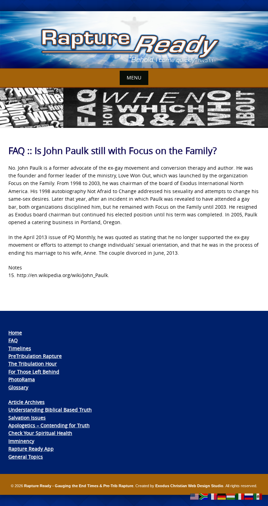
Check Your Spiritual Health (40, 433)
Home (15, 332)
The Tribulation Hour (32, 363)
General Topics (25, 456)
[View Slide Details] (134, 40)
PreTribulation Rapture (35, 356)
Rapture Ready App (31, 448)
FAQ (13, 340)
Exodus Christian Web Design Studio (189, 486)
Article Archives (26, 402)
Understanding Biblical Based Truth (50, 409)
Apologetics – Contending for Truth (49, 425)
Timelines (19, 348)
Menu (134, 77)
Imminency (21, 441)
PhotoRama (21, 379)
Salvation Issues (27, 417)
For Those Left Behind (33, 371)
